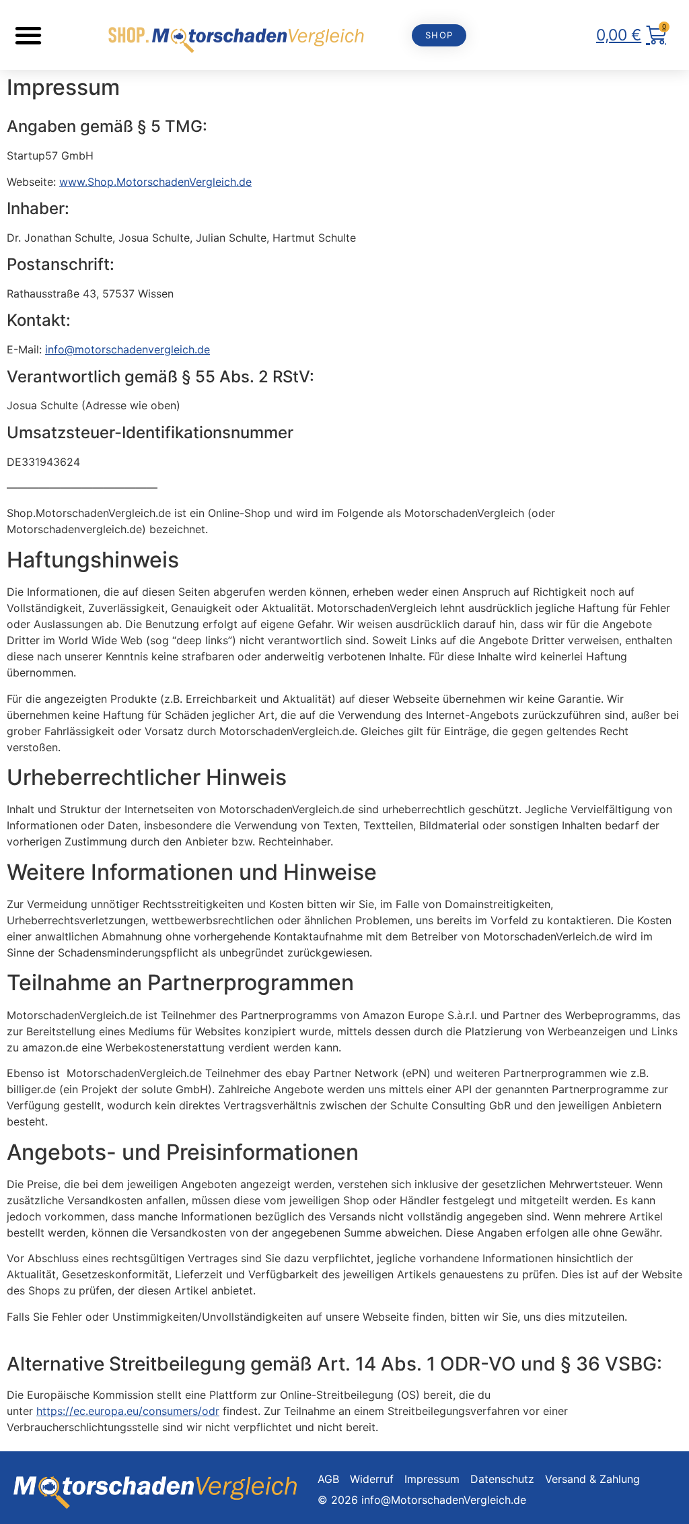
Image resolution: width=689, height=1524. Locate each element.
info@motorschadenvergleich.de (127, 349)
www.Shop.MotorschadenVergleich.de (155, 181)
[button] (28, 35)
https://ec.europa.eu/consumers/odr (127, 1411)
